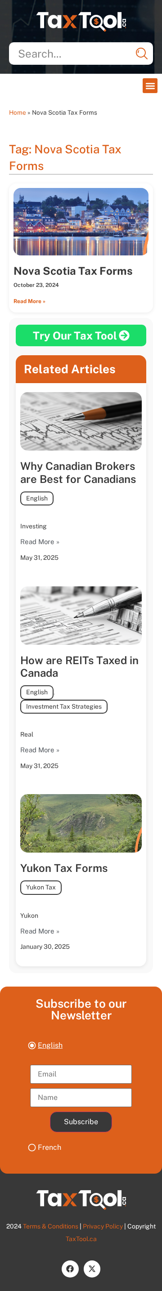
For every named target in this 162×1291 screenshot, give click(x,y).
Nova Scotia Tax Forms (73, 270)
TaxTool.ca (81, 1238)
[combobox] (81, 53)
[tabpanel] (81, 1096)
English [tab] (50, 1045)
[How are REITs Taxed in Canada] (81, 615)
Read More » (29, 301)
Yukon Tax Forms (64, 868)
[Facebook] (70, 1268)
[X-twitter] (92, 1268)
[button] (150, 85)
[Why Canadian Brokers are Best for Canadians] (81, 421)
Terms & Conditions (50, 1226)
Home (17, 112)
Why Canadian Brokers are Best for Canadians (78, 472)
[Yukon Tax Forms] (81, 823)
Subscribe (81, 1121)
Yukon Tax (41, 887)
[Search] (141, 53)
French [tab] (49, 1147)
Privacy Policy (103, 1226)
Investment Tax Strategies (64, 706)
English (37, 498)
